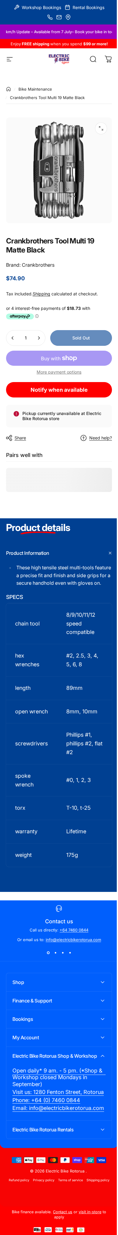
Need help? (100, 437)
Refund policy (16, 1220)
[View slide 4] (70, 953)
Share (20, 437)
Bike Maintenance (35, 89)
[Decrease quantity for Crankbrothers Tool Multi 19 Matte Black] (12, 338)
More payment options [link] (59, 372)
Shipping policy (95, 1220)
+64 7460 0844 (74, 930)
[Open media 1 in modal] (101, 128)
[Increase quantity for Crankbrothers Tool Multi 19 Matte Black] (38, 338)
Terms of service (68, 1220)
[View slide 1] (48, 953)
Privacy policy (41, 1220)
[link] (56, 1104)
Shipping (41, 293)
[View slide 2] (55, 953)
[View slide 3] (62, 953)
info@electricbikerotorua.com (73, 939)
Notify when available (59, 390)
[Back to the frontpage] (8, 89)
